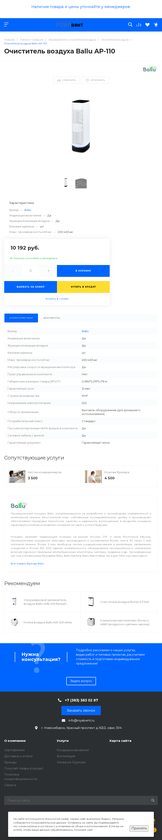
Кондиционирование (73, 750)
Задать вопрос (81, 681)
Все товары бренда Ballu (27, 563)
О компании (15, 741)
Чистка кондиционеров (44, 472)
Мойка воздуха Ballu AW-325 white (48, 622)
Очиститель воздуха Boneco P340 (124, 601)
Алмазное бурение (71, 762)
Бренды (10, 762)
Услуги (63, 741)
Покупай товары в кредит (23, 768)
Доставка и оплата (18, 756)
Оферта (10, 785)
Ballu (27, 210)
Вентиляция (66, 756)
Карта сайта (120, 741)
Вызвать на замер (31, 286)
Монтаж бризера (116, 472)
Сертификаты (14, 750)
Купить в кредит (83, 286)
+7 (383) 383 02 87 (81, 700)
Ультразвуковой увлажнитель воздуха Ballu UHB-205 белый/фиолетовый (45, 603)
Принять (139, 828)
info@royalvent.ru (81, 720)
